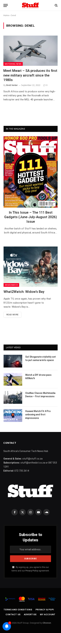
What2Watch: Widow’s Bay (24, 292)
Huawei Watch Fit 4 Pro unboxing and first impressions (38, 414)
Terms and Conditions (18, 609)
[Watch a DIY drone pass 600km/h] (13, 379)
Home (6, 15)
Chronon (47, 623)
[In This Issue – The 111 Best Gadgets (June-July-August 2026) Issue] (31, 172)
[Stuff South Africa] (30, 5)
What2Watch (11, 285)
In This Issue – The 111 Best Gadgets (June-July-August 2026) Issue (30, 217)
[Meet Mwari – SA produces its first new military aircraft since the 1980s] (30, 51)
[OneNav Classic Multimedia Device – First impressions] (13, 397)
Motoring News (13, 64)
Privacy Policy (31, 570)
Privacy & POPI (45, 609)
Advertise (30, 614)
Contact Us (13, 614)
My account (47, 614)
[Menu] (5, 5)
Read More (12, 314)
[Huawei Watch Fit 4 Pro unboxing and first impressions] (13, 415)
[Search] (56, 5)
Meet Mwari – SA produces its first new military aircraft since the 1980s (30, 75)
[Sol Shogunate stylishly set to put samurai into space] (13, 361)
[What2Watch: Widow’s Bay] (31, 267)
